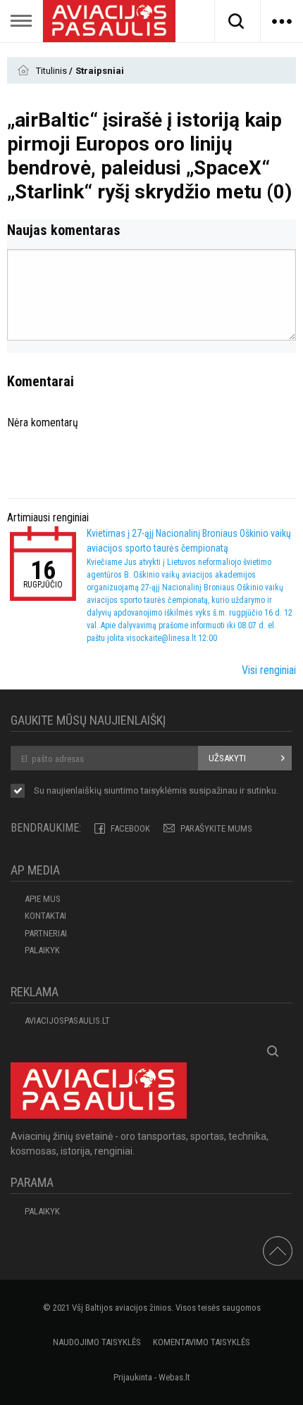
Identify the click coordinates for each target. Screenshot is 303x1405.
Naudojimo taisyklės (97, 1342)
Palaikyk (42, 950)
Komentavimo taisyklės (201, 1342)
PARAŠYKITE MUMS (216, 828)
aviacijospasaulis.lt (67, 1020)
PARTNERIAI (46, 933)
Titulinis (52, 70)
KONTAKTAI (45, 915)
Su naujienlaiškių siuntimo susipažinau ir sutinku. (156, 790)
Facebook (130, 828)
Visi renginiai (269, 670)
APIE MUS (43, 899)
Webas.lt (174, 1377)
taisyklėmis (164, 790)
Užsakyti (227, 758)
